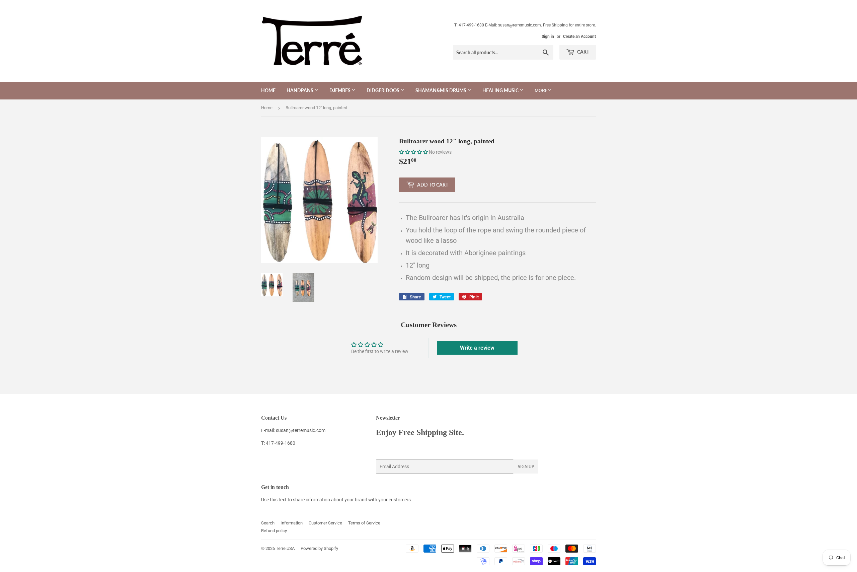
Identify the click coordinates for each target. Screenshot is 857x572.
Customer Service (325, 522)
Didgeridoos (383, 90)
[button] (413, 152)
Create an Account (579, 36)
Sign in (548, 36)
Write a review (477, 348)
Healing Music (501, 90)
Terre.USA (285, 548)
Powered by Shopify (319, 548)
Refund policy (274, 530)
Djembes (340, 90)
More (541, 90)
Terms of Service (364, 522)
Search (268, 522)
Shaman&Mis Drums (441, 90)
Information (292, 522)
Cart (582, 52)
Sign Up (526, 466)
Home (268, 90)
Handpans (300, 90)
